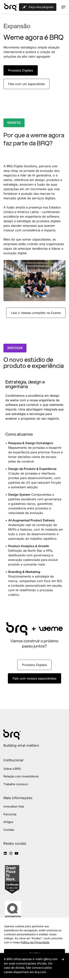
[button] (63, 7)
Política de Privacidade (35, 942)
